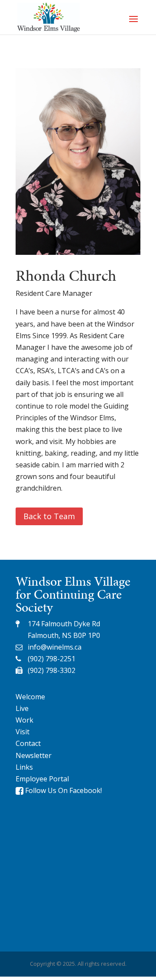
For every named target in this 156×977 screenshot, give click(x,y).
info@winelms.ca (54, 647)
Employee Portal (42, 779)
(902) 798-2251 (51, 658)
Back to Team (49, 516)
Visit (22, 731)
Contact (28, 743)
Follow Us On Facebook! (62, 790)
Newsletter (34, 755)
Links (24, 767)
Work (24, 720)
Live (22, 708)
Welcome (30, 696)
